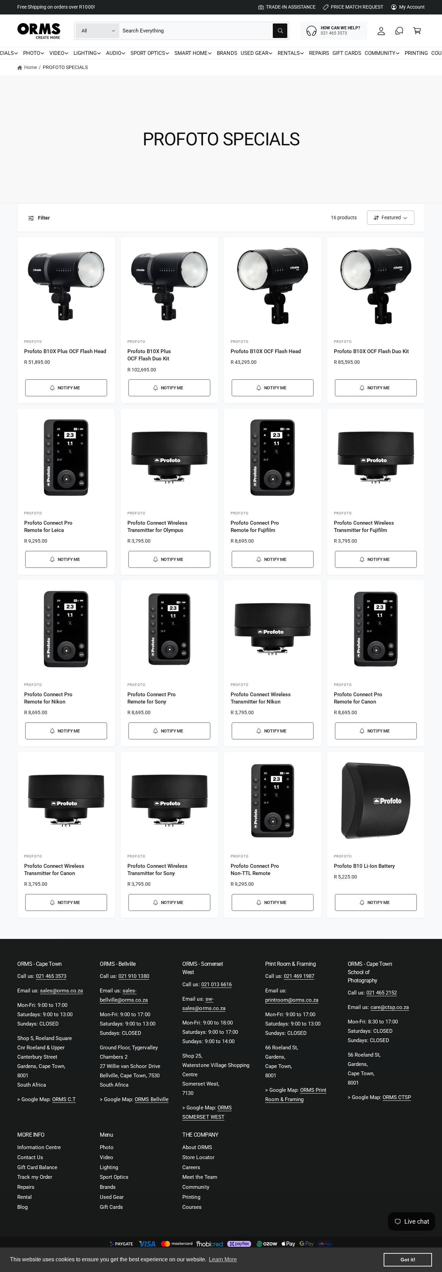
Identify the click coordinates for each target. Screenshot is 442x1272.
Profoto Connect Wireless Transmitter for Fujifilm (364, 526)
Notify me (69, 387)
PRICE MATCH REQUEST (357, 7)
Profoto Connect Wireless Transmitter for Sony (157, 869)
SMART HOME (191, 53)
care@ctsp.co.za (390, 1007)
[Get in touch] (399, 31)
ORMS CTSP (397, 1097)
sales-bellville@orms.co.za (124, 995)
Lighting (109, 1167)
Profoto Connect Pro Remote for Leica (48, 526)
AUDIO (113, 53)
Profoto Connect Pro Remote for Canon (358, 698)
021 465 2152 (381, 993)
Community (195, 1187)
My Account (412, 7)
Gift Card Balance (37, 1167)
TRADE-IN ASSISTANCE (291, 7)
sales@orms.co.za (61, 991)
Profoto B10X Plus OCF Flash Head (65, 351)
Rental (24, 1197)
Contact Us (30, 1157)
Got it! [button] (408, 1259)
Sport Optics (114, 1177)
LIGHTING (85, 53)
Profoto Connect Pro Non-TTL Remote (255, 869)
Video (106, 1157)
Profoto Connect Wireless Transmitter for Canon (54, 869)
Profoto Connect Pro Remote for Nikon (48, 698)
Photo (107, 1147)
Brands (108, 1187)
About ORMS (197, 1147)
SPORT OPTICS (148, 53)
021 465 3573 (51, 976)
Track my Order (34, 1177)
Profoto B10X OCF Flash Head (266, 351)
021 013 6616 (216, 984)
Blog (22, 1207)
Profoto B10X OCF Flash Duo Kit (371, 351)
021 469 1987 (299, 976)
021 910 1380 (133, 976)
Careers (191, 1167)
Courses (192, 1207)
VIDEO (56, 53)
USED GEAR (254, 53)
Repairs (26, 1187)
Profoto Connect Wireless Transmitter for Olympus (157, 526)
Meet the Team (199, 1177)
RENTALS (289, 53)
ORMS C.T (64, 1099)
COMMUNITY (380, 53)
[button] (417, 31)
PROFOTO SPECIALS (65, 67)
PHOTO (31, 53)
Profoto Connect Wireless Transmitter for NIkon (261, 698)
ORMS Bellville (151, 1099)
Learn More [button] (223, 1259)
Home (30, 67)
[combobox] (205, 31)
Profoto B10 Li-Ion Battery (364, 866)
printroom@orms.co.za (291, 1000)
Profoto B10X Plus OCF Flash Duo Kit (149, 355)
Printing (191, 1197)
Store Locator (198, 1157)
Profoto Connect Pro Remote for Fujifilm (255, 526)
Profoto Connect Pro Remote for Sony (151, 698)
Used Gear (112, 1197)
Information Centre (39, 1147)
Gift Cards (111, 1207)
